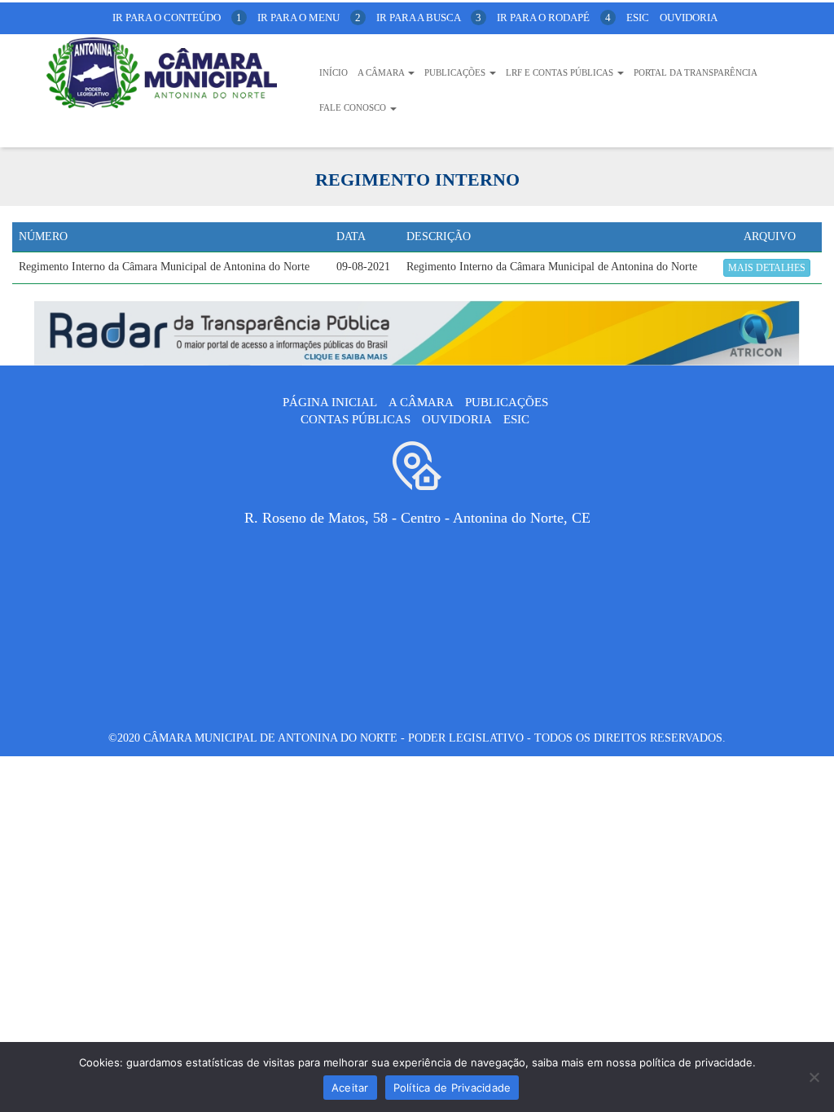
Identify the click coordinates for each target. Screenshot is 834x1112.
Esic (637, 17)
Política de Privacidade (452, 1087)
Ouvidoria (689, 17)
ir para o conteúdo (177, 17)
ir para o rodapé (554, 17)
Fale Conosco (353, 107)
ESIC (516, 419)
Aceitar (350, 1087)
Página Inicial (330, 402)
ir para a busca (428, 17)
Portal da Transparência (695, 72)
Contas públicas (355, 419)
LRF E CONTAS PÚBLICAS (561, 72)
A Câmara (382, 72)
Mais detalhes (766, 268)
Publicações (456, 72)
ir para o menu (309, 17)
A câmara (421, 402)
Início (333, 72)
